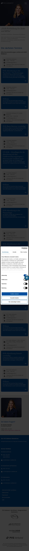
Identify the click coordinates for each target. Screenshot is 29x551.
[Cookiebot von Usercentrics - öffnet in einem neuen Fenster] (21, 248)
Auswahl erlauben (14, 297)
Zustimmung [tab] (5, 252)
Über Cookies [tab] (23, 252)
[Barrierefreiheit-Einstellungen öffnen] (27, 278)
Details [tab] (14, 252)
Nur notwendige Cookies (14, 301)
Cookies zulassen (14, 293)
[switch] (25, 284)
